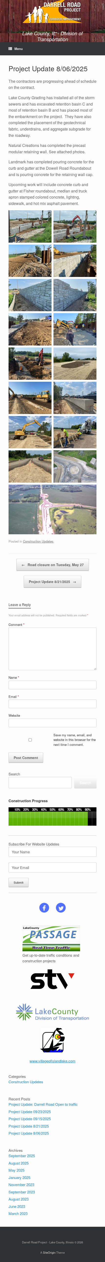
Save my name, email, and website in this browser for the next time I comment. (74, 740)
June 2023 (17, 1206)
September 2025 (22, 1155)
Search (14, 773)
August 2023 (19, 1199)
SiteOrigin (49, 1252)
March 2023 (18, 1213)
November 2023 (21, 1184)
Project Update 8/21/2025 (52, 581)
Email (14, 696)
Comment (16, 624)
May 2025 (16, 1170)
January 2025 (19, 1177)
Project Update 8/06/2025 (29, 1133)
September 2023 (22, 1191)
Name (14, 677)
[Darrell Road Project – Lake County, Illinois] (52, 11)
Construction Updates (38, 541)
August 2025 (19, 1163)
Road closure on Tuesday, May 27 (52, 564)
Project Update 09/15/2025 (30, 1118)
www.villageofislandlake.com (52, 1060)
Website (14, 715)
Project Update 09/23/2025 (30, 1111)
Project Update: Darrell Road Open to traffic (43, 1104)
